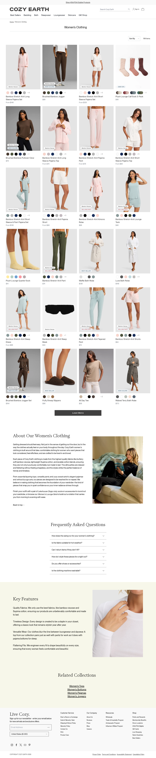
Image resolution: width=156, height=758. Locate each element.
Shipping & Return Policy (68, 723)
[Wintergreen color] (11, 276)
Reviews (89, 720)
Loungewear (59, 15)
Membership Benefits (139, 720)
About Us (90, 717)
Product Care (64, 735)
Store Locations (137, 723)
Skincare (72, 15)
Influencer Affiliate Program (114, 726)
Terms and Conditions (109, 754)
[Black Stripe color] (134, 276)
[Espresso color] (44, 92)
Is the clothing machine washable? (66, 570)
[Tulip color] (20, 276)
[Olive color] (48, 92)
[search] (129, 9)
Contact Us (64, 729)
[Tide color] (129, 276)
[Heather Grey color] (60, 276)
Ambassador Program (113, 723)
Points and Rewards (138, 717)
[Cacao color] (93, 396)
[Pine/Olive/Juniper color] (140, 92)
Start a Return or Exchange (69, 717)
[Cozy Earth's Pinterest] (29, 745)
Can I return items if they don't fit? (65, 550)
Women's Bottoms (76, 689)
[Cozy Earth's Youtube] (25, 745)
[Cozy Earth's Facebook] (16, 745)
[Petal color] (129, 396)
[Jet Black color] (89, 396)
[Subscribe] (48, 727)
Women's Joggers (77, 696)
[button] (142, 9)
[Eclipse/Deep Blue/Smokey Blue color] (133, 92)
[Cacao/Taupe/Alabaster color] (119, 92)
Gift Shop (83, 15)
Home (12, 22)
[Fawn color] (52, 396)
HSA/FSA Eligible (138, 726)
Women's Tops (76, 686)
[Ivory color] (80, 92)
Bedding (27, 15)
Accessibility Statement (124, 754)
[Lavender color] (24, 276)
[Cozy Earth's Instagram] (12, 745)
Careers (89, 729)
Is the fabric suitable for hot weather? (67, 543)
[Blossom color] (7, 92)
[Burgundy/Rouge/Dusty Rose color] (126, 92)
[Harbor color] (16, 276)
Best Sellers (15, 15)
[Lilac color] (11, 92)
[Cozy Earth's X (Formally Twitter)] (21, 745)
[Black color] (20, 92)
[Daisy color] (7, 276)
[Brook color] (7, 215)
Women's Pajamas (77, 692)
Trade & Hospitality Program (115, 720)
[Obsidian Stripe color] (134, 396)
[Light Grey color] (80, 276)
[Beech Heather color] (80, 396)
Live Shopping (137, 732)
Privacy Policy (97, 754)
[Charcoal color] (24, 154)
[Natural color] (48, 396)
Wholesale (109, 717)
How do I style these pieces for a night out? (69, 557)
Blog (88, 726)
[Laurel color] (125, 396)
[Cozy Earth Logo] (29, 9)
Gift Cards (135, 729)
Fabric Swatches (137, 735)
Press (88, 723)
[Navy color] (16, 92)
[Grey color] (24, 92)
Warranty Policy (65, 726)
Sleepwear (46, 15)
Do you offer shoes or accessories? (66, 564)
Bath (36, 15)
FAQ (61, 732)
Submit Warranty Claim (67, 720)
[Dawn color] (56, 92)
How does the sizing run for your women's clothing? (73, 536)
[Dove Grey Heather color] (97, 396)
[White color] (85, 276)
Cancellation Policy (138, 754)
